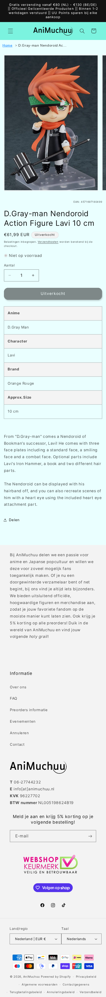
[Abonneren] (90, 836)
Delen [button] (14, 520)
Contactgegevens (76, 984)
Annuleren (19, 733)
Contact (17, 744)
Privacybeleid (86, 976)
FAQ (13, 698)
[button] (10, 31)
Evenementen (23, 721)
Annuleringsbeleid (61, 992)
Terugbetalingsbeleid (26, 992)
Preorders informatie (29, 710)
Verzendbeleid (91, 992)
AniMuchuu (31, 976)
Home (7, 45)
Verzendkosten (48, 241)
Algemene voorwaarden (40, 984)
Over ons (18, 687)
